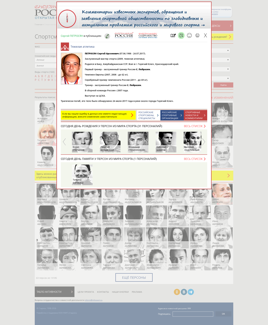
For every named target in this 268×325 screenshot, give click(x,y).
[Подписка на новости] (173, 35)
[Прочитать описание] (181, 35)
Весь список (193, 126)
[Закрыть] (205, 35)
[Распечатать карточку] (197, 35)
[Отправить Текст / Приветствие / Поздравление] (189, 35)
